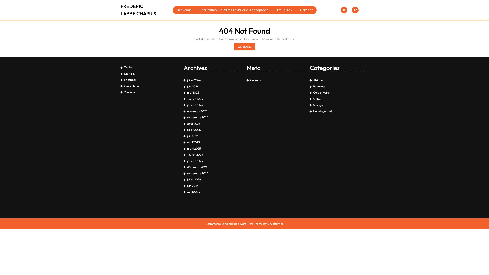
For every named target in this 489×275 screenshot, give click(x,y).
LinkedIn (129, 73)
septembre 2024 (197, 173)
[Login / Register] (344, 10)
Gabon (317, 99)
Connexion (256, 80)
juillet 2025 (194, 130)
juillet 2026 (194, 80)
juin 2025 (192, 136)
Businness (319, 86)
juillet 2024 (194, 179)
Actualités (284, 10)
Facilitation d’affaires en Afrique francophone (234, 10)
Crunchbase (131, 86)
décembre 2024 (197, 167)
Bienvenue (184, 10)
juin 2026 (192, 86)
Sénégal (318, 105)
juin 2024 (193, 186)
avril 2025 (193, 142)
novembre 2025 (197, 111)
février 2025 (195, 154)
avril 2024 (193, 192)
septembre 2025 (197, 117)
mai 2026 (193, 92)
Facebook (130, 80)
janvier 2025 (195, 161)
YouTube (129, 92)
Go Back (246, 47)
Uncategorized (322, 111)
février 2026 (195, 99)
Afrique (318, 80)
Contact (306, 10)
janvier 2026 (195, 105)
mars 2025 (194, 148)
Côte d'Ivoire (321, 92)
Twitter (128, 67)
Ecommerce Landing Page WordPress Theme (234, 224)
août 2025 (193, 123)
